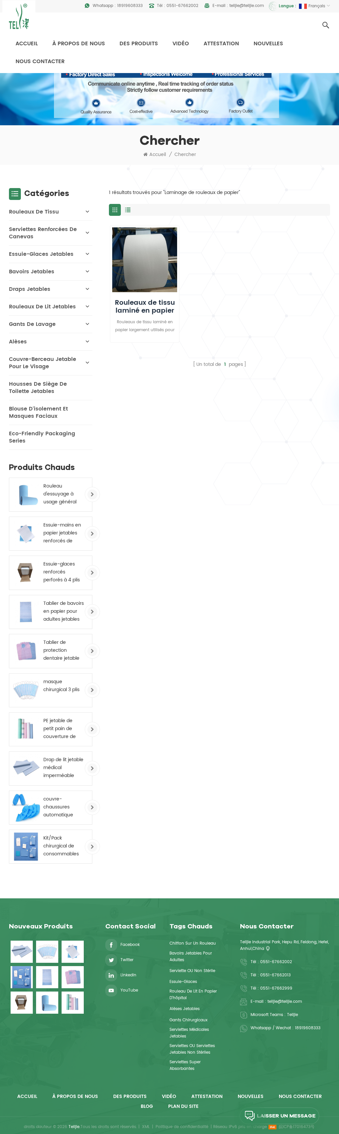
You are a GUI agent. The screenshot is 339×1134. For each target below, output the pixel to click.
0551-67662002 (182, 6)
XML (146, 1127)
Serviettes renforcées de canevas (43, 233)
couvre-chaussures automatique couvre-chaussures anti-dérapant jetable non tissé (62, 807)
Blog (147, 1106)
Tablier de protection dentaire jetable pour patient (61, 650)
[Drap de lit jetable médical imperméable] (26, 768)
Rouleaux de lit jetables (42, 306)
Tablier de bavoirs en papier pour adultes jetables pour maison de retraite (63, 611)
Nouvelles (268, 43)
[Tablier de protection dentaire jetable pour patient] (26, 651)
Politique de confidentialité (182, 1127)
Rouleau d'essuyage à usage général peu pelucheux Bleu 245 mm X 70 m (60, 494)
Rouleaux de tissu (34, 212)
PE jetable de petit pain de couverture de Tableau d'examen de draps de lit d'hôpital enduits (62, 729)
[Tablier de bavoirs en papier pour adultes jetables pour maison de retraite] (26, 612)
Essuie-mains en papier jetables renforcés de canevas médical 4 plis (62, 533)
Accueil (27, 43)
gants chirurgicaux (189, 1020)
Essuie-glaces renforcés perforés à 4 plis (61, 572)
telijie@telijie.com (246, 6)
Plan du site (183, 1106)
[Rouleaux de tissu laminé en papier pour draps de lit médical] (144, 259)
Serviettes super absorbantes (185, 1065)
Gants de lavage (32, 324)
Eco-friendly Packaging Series (42, 437)
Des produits (139, 43)
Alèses (18, 341)
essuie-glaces (183, 982)
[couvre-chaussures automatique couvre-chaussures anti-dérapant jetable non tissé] (26, 808)
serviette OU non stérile (192, 971)
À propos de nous (78, 43)
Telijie (292, 1015)
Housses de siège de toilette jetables (38, 388)
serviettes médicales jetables (189, 1033)
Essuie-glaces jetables (41, 254)
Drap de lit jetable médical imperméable (63, 767)
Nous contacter (40, 61)
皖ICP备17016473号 (297, 1127)
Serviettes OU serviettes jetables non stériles (192, 1049)
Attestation (221, 43)
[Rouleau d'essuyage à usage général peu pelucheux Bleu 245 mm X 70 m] (26, 495)
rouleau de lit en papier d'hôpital (193, 994)
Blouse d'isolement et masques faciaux (38, 412)
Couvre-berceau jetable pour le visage (42, 363)
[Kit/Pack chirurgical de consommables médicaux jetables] (26, 847)
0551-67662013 (275, 975)
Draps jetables (29, 289)
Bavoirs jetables (31, 271)
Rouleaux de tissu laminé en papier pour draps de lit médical (145, 307)
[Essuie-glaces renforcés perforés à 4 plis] (26, 573)
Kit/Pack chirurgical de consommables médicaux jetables (61, 846)
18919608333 (130, 6)
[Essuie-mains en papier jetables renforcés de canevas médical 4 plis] (26, 534)
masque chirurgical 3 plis (61, 685)
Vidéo (180, 43)
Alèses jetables (185, 1009)
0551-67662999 (276, 988)
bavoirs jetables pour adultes (191, 956)
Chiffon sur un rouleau (193, 943)
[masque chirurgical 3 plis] (26, 690)
